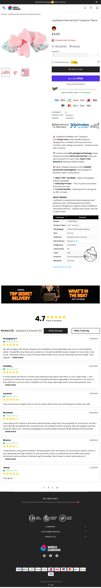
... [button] (16, 357)
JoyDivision (69, 118)
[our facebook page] (50, 555)
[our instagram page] (44, 555)
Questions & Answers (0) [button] (29, 330)
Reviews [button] (7, 330)
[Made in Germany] (54, 28)
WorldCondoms (14, 8)
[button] (44, 488)
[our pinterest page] (57, 555)
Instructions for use (62, 267)
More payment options (76, 84)
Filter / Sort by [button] (81, 331)
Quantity (55, 52)
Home (3, 14)
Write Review (56, 330)
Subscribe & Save (66, 62)
